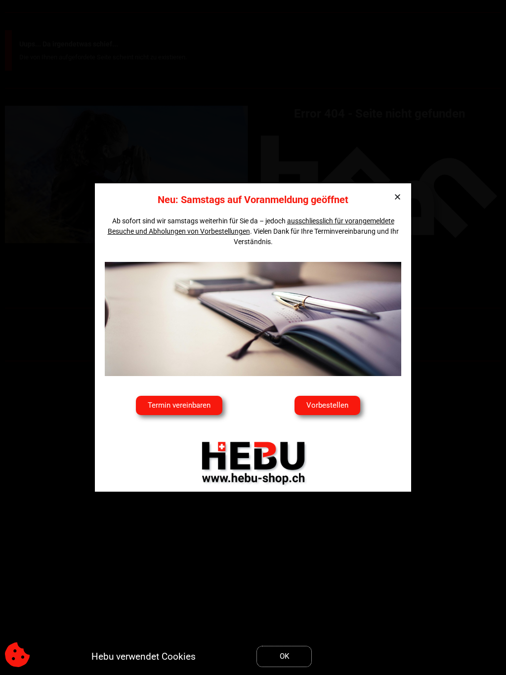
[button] (397, 197)
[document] (253, 337)
